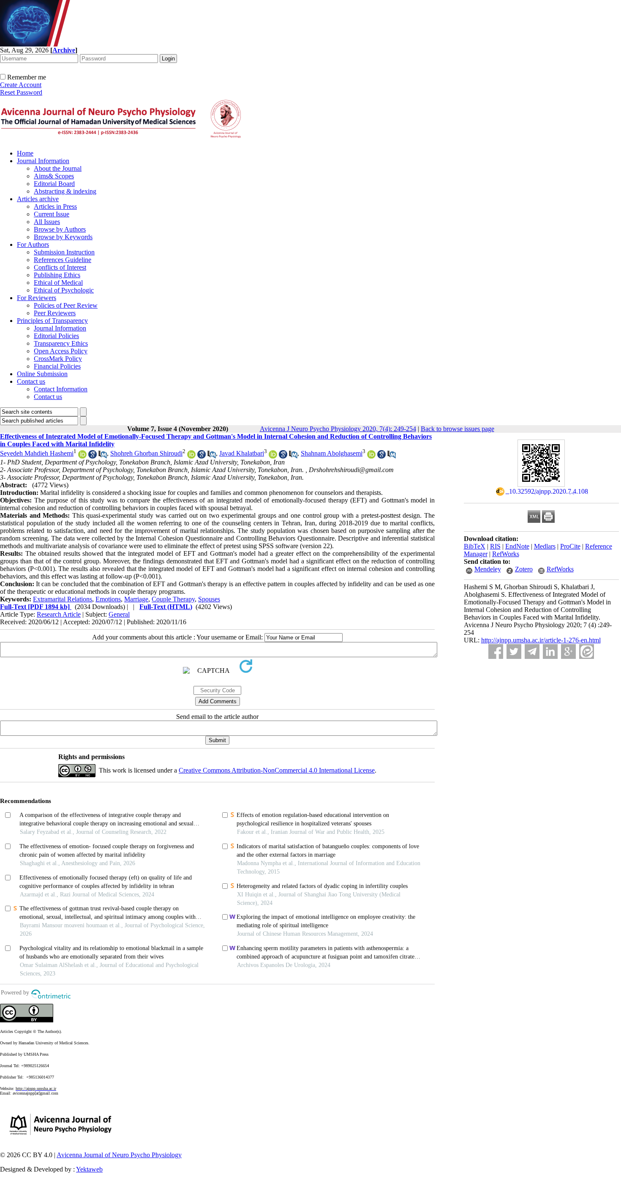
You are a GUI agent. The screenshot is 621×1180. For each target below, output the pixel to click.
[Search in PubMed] (102, 456)
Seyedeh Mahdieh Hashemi (37, 453)
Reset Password (21, 92)
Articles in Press (55, 206)
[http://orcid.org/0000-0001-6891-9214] (273, 456)
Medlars (545, 546)
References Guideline (62, 259)
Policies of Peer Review (66, 305)
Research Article (59, 614)
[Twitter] (514, 651)
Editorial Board (54, 183)
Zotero (524, 569)
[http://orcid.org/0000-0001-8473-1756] (191, 456)
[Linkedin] (550, 651)
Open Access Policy (60, 351)
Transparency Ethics (61, 343)
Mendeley (487, 569)
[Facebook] (495, 651)
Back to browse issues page (457, 428)
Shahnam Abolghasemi (331, 453)
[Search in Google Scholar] (92, 456)
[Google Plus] (568, 651)
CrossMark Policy (58, 358)
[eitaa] (586, 651)
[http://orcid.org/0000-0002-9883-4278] (371, 456)
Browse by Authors (60, 229)
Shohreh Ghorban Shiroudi (146, 453)
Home (25, 153)
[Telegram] (532, 651)
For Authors (33, 244)
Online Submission (42, 373)
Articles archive (38, 198)
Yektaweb (89, 1169)
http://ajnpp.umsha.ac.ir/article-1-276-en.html (541, 640)
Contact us (31, 381)
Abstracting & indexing (65, 191)
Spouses (209, 599)
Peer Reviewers (55, 313)
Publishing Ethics (57, 275)
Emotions (108, 599)
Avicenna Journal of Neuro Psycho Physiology (119, 1154)
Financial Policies (57, 366)
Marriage (136, 599)
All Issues (47, 221)
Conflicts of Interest (60, 267)
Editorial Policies (56, 335)
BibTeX (474, 546)
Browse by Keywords (63, 236)
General (119, 614)
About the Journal (58, 168)
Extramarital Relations (62, 599)
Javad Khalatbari (241, 453)
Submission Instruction (64, 252)
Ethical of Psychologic (64, 290)
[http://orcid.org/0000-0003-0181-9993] (82, 456)
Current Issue (51, 214)
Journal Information (43, 160)
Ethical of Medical (58, 282)
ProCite (570, 546)
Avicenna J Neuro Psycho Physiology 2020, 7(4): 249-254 (338, 428)
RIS (495, 546)
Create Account (20, 84)
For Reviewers (36, 297)
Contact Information (60, 389)
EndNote (517, 546)
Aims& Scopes (54, 176)
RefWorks (505, 553)
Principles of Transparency (52, 320)
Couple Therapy (173, 599)
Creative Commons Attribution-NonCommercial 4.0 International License (277, 770)
